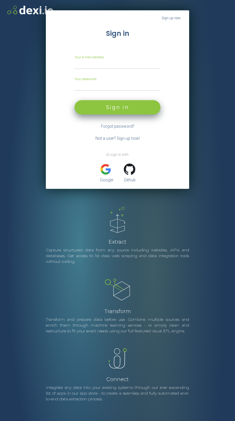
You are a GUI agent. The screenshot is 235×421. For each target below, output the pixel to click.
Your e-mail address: (89, 57)
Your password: (86, 79)
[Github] (129, 169)
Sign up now (171, 18)
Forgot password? (117, 126)
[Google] (105, 169)
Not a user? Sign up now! (117, 138)
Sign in (117, 107)
